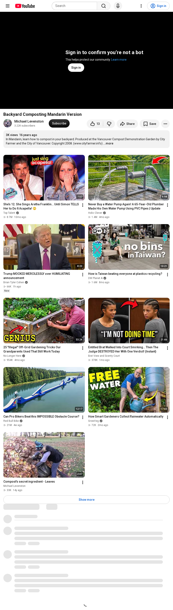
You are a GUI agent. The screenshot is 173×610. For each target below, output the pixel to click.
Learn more (119, 59)
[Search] (103, 6)
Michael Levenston (29, 121)
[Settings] (141, 5)
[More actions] (165, 124)
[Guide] (7, 5)
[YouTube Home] (25, 6)
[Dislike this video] (109, 124)
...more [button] (108, 143)
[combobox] (75, 5)
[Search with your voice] (118, 6)
